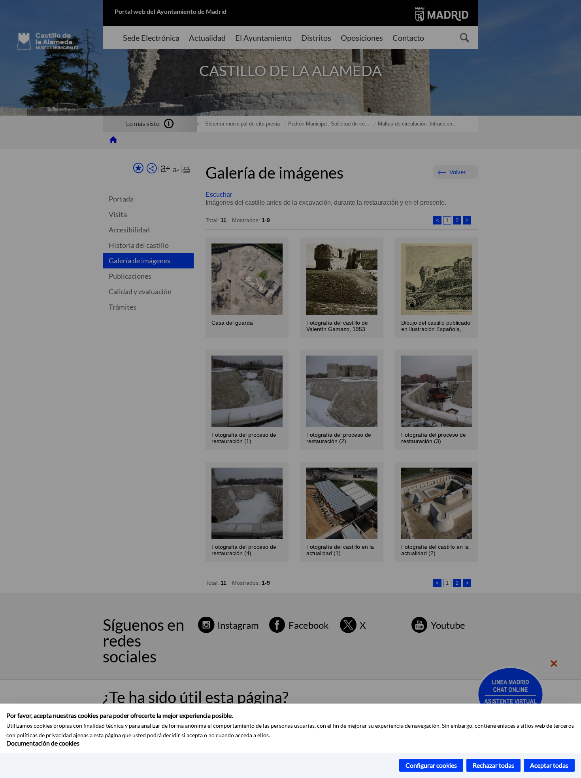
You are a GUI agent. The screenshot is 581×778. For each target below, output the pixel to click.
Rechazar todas (493, 765)
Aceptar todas (549, 765)
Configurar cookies (431, 765)
